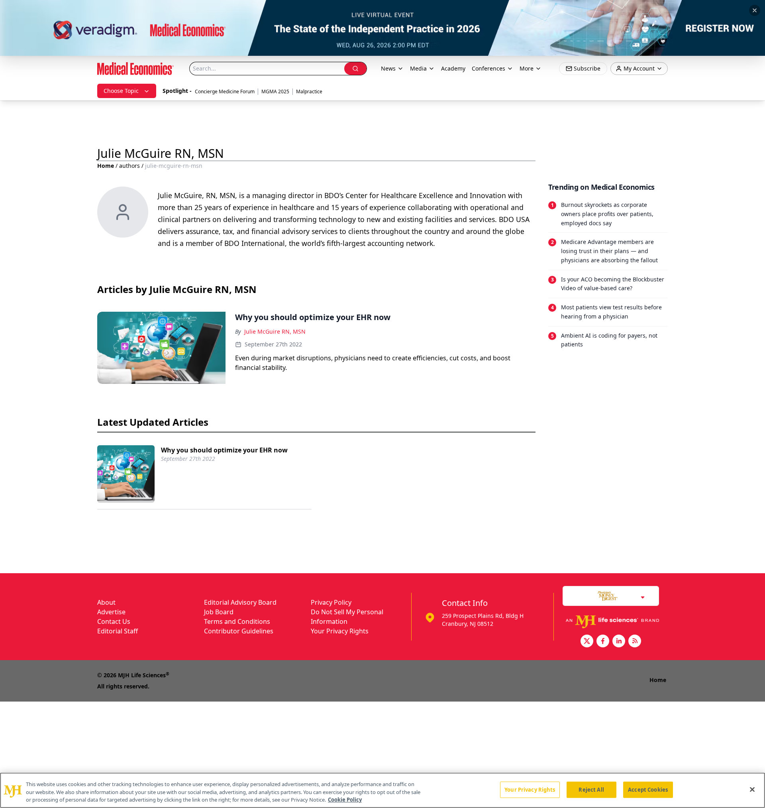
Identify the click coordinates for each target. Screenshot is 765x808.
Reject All (591, 789)
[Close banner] (754, 10)
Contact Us (113, 621)
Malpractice (309, 91)
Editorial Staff (117, 631)
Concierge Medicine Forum (225, 91)
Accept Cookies (648, 789)
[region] (382, 790)
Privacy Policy (331, 602)
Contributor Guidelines (238, 631)
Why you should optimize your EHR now (224, 450)
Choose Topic (121, 90)
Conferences (488, 68)
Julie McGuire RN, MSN (275, 331)
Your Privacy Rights (340, 631)
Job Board (218, 611)
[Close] (752, 789)
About (106, 602)
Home (105, 165)
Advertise (111, 611)
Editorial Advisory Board (240, 602)
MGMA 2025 (275, 91)
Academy (453, 68)
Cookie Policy (345, 799)
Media (418, 68)
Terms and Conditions (237, 621)
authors (129, 165)
